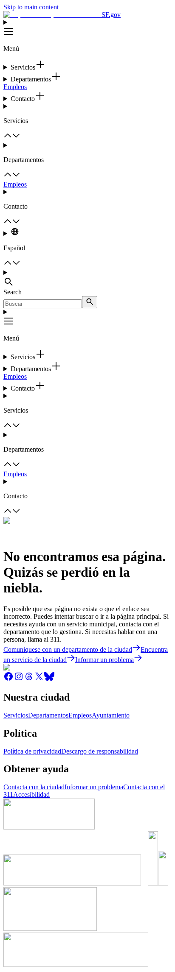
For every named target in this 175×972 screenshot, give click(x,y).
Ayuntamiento (111, 715)
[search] (89, 302)
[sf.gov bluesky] (49, 679)
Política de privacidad (32, 751)
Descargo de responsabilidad (99, 751)
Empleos (15, 86)
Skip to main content (31, 7)
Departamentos (48, 715)
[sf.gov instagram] (19, 679)
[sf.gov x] (39, 679)
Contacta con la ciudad (34, 786)
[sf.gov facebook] (8, 679)
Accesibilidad (31, 794)
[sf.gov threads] (29, 679)
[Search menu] (87, 278)
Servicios (15, 715)
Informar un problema (94, 786)
